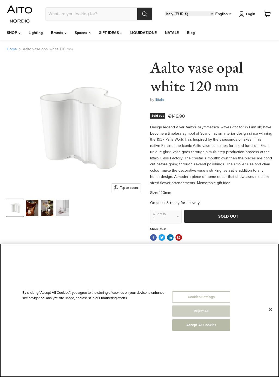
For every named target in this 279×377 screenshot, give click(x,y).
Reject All (201, 311)
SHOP (12, 33)
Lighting (36, 33)
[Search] (144, 14)
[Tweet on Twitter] (162, 237)
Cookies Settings (201, 296)
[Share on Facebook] (153, 237)
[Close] (270, 310)
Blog (191, 33)
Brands (57, 33)
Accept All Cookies (201, 324)
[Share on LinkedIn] (170, 237)
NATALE (172, 33)
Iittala (159, 100)
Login (250, 14)
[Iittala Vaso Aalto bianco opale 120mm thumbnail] (15, 208)
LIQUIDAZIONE (143, 33)
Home (12, 49)
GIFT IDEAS (109, 33)
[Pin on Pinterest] (178, 237)
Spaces (81, 33)
